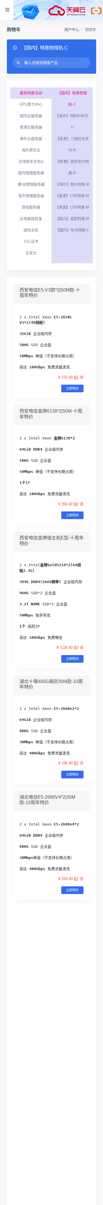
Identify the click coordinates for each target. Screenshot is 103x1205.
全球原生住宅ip (30, 161)
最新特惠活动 (31, 93)
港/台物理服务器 (31, 184)
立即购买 (72, 388)
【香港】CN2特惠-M (72, 196)
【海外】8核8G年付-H (72, 121)
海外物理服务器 (31, 196)
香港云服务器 (31, 127)
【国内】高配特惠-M (72, 218)
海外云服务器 (31, 138)
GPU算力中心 (30, 104)
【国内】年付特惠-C (72, 230)
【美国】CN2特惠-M (72, 207)
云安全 (31, 253)
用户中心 (71, 29)
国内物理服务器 (31, 173)
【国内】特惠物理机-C (72, 99)
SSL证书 (31, 241)
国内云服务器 (31, 116)
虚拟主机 (30, 230)
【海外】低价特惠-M (72, 184)
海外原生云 (31, 150)
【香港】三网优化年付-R (72, 144)
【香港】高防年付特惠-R (72, 167)
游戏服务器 (31, 207)
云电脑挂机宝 (31, 218)
